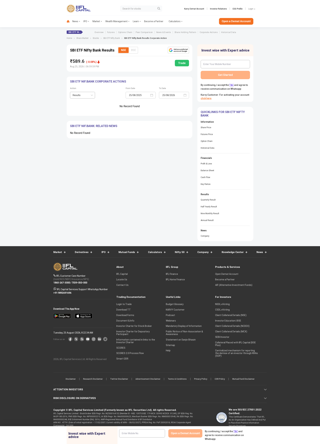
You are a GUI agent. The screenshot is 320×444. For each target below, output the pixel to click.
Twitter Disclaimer (119, 379)
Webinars (171, 320)
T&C (231, 85)
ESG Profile (237, 9)
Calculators (174, 21)
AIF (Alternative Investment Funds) (233, 285)
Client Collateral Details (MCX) (231, 331)
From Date (130, 88)
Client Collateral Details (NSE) (230, 315)
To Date (162, 88)
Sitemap (170, 345)
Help (168, 350)
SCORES (120, 347)
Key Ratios (205, 184)
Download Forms (125, 315)
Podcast (170, 315)
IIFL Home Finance (175, 279)
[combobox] (82, 95)
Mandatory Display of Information (184, 326)
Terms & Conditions (177, 379)
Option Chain (206, 141)
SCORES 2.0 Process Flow (130, 353)
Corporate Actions (209, 32)
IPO (85, 21)
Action (73, 88)
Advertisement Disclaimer (148, 379)
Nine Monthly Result (210, 213)
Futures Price (207, 134)
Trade (182, 63)
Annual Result (207, 220)
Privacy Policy (200, 379)
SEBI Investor (222, 337)
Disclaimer (71, 379)
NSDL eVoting (222, 304)
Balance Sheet (207, 170)
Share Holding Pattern (185, 32)
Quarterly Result (208, 200)
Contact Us (122, 285)
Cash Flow (205, 177)
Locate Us (121, 279)
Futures (111, 32)
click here (206, 98)
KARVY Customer (175, 309)
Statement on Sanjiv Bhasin (181, 339)
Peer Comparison (144, 32)
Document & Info (125, 320)
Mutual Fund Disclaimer (243, 379)
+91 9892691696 (62, 292)
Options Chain (125, 32)
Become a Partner (153, 21)
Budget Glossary (175, 304)
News (75, 21)
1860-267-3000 (61, 282)
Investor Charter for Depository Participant (133, 333)
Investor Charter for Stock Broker (134, 326)
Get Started (225, 74)
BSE (133, 50)
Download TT (123, 309)
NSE (123, 50)
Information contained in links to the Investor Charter (135, 341)
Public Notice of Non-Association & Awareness (184, 333)
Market (96, 21)
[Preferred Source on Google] (178, 50)
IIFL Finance (172, 274)
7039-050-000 (79, 282)
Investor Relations (218, 9)
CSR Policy (220, 379)
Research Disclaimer (93, 379)
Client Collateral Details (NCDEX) (232, 326)
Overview (99, 32)
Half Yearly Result (209, 207)
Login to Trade (124, 304)
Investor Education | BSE (228, 320)
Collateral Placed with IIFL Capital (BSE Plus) (235, 343)
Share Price (206, 127)
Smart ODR (122, 358)
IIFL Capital (122, 274)
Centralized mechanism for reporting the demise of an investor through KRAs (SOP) (236, 353)
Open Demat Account (226, 274)
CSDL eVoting (222, 309)
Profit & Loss (206, 163)
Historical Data (228, 32)
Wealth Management (116, 21)
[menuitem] (69, 21)
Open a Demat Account (236, 21)
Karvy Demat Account (194, 9)
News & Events (163, 32)
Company (205, 236)
